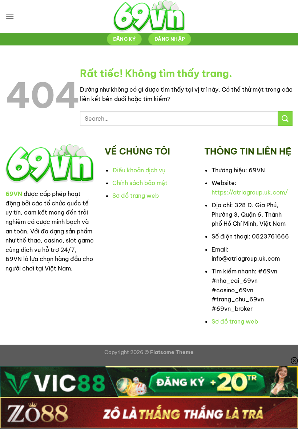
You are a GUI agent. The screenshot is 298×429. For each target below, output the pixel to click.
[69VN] (149, 16)
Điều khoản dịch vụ (138, 170)
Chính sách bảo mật (140, 183)
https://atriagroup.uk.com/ (250, 192)
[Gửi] (285, 118)
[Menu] (9, 16)
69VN (13, 193)
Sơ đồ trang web (135, 195)
